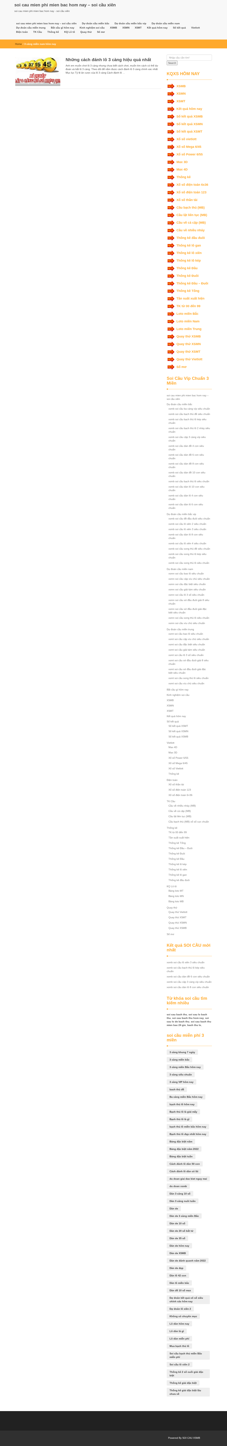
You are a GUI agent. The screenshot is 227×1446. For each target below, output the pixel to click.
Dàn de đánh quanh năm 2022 (188, 1260)
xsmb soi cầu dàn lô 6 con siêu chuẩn (185, 506)
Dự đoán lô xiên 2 (180, 1308)
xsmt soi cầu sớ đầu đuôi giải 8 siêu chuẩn (188, 662)
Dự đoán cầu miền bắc (95, 23)
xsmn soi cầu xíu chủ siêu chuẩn (186, 623)
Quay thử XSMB (188, 336)
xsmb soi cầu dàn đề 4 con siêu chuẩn (186, 447)
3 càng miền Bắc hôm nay (185, 1067)
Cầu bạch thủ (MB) (190, 207)
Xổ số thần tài (186, 200)
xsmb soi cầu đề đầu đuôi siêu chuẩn (189, 518)
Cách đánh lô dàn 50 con (185, 1163)
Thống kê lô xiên (189, 253)
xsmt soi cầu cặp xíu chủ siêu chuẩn (188, 639)
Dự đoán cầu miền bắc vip (130, 23)
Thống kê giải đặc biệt (183, 1382)
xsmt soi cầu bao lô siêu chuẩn (185, 633)
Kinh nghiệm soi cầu (92, 27)
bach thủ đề (177, 1089)
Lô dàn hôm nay (179, 1323)
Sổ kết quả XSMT (189, 131)
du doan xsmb (178, 1186)
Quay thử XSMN (188, 344)
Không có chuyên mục (183, 1316)
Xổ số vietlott (186, 139)
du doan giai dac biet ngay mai (188, 1178)
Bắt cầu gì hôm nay (62, 27)
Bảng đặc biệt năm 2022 (184, 1149)
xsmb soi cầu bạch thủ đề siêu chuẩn (189, 414)
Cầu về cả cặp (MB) (191, 222)
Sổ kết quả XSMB (189, 116)
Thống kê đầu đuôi (190, 238)
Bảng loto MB (176, 901)
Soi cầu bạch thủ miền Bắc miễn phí (186, 1355)
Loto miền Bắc (187, 313)
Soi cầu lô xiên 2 (180, 1364)
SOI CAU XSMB (191, 1437)
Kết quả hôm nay (157, 27)
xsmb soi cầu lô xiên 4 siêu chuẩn (187, 543)
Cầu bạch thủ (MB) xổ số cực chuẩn (188, 821)
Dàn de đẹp (176, 1268)
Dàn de (174, 1208)
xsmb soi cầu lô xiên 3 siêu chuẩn (187, 529)
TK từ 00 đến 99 (188, 306)
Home (18, 44)
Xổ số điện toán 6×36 (180, 795)
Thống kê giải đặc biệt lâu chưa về (185, 1392)
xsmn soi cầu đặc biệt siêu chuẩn (187, 584)
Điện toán (22, 31)
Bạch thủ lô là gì (179, 1119)
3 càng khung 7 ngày (182, 1052)
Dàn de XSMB (178, 1253)
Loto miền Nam (188, 321)
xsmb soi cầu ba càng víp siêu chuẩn (189, 408)
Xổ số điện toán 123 (191, 192)
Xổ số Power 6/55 (189, 154)
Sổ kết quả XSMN (189, 124)
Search (172, 62)
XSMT (138, 27)
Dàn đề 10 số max (180, 1290)
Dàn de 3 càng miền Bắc (184, 1216)
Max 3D (182, 162)
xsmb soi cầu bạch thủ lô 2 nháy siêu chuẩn (189, 430)
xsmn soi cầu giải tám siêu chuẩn (187, 589)
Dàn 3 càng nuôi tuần (183, 1201)
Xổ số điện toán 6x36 (192, 184)
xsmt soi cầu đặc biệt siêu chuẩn (186, 644)
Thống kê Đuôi (187, 276)
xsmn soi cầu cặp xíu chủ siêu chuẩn (189, 578)
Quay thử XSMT (188, 351)
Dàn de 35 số (177, 1238)
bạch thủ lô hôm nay (182, 1104)
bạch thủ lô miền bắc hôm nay (188, 1126)
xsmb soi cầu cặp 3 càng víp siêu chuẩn (187, 439)
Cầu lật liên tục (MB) (191, 215)
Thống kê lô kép (188, 260)
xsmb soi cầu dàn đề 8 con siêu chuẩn (186, 465)
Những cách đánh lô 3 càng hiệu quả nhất (108, 59)
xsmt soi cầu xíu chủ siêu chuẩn (186, 683)
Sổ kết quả (179, 27)
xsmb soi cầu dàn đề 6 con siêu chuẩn (186, 456)
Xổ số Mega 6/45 (188, 147)
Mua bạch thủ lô (179, 1346)
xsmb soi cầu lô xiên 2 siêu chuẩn (187, 523)
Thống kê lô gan (188, 245)
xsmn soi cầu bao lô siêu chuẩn (186, 573)
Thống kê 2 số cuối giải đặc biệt (186, 1374)
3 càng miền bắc (179, 1059)
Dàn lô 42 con (178, 1275)
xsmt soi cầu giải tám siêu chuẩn (186, 649)
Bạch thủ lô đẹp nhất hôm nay (188, 1134)
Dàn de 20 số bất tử (181, 1230)
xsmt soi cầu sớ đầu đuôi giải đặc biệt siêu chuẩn (187, 671)
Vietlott (195, 27)
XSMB (113, 27)
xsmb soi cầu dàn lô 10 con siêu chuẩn (186, 488)
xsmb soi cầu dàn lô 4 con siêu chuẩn (185, 497)
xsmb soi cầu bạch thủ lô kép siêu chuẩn (187, 421)
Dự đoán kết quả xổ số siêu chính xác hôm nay (186, 1299)
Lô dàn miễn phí (179, 1338)
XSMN (125, 27)
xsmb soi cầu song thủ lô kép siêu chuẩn (187, 556)
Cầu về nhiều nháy (190, 230)
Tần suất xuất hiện (190, 298)
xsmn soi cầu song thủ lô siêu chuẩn (188, 617)
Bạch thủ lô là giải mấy (183, 1111)
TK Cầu (37, 31)
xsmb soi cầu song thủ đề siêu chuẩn (189, 548)
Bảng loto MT (176, 890)
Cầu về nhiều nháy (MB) (182, 805)
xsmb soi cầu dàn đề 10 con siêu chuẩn (186, 474)
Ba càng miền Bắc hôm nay (186, 1096)
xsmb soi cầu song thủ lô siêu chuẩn (188, 562)
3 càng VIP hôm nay (181, 1082)
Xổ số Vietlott (175, 768)
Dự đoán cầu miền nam (166, 23)
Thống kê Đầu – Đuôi (192, 283)
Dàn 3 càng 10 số (180, 1193)
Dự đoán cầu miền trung (31, 27)
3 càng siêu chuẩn (181, 1074)
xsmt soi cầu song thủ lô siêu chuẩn (188, 678)
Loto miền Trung (188, 329)
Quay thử (86, 31)
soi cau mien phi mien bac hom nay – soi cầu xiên (65, 4)
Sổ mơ (101, 31)
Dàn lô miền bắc (179, 1283)
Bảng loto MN (176, 896)
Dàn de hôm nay (179, 1245)
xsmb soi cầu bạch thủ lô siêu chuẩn (188, 481)
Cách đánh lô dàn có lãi (184, 1171)
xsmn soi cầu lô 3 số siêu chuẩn (186, 594)
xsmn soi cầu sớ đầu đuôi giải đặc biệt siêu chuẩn (187, 611)
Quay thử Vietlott (189, 359)
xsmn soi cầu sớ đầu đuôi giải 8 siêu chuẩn (188, 602)
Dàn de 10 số (177, 1223)
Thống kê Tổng (187, 291)
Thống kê (53, 31)
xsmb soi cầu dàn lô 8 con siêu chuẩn (185, 536)
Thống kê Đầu (187, 268)
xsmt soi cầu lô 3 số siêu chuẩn (186, 655)
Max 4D (182, 169)
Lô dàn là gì (177, 1331)
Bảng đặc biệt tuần (181, 1156)
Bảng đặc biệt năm (181, 1141)
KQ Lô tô (69, 31)
